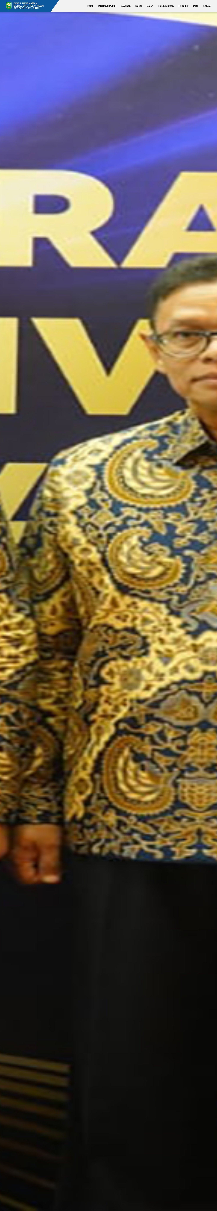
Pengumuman (166, 6)
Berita (138, 6)
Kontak (207, 6)
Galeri (150, 6)
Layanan (126, 6)
